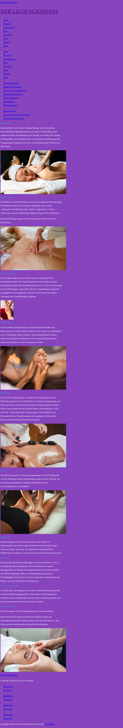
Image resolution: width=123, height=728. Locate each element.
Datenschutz (8, 686)
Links (5, 46)
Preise (5, 38)
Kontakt (6, 42)
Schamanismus (9, 27)
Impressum (7, 690)
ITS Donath (49, 724)
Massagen (7, 24)
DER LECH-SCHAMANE (30, 11)
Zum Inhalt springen (9, 2)
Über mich (7, 35)
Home (5, 20)
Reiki (5, 31)
